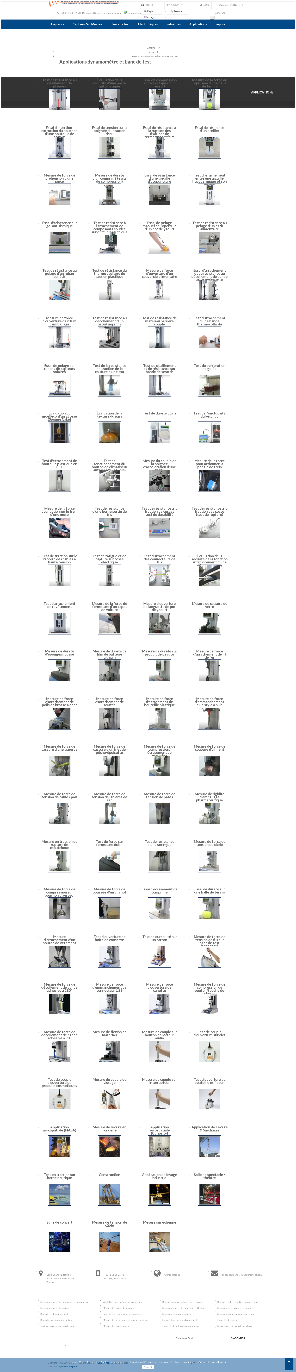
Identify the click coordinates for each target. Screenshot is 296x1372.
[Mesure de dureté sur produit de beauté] (159, 681)
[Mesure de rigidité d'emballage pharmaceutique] (209, 823)
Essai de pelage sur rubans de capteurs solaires (59, 368)
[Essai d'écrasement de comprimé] (159, 919)
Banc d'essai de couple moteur (56, 1319)
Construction (109, 1174)
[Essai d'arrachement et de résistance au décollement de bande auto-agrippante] (209, 300)
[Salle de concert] (59, 1252)
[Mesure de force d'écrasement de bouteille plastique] (159, 728)
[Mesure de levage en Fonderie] (109, 1157)
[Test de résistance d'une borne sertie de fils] (109, 538)
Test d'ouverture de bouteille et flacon (210, 1081)
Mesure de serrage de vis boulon (234, 1307)
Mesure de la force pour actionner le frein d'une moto (59, 511)
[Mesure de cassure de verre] (209, 633)
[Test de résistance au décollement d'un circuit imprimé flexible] (109, 348)
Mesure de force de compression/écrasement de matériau (159, 751)
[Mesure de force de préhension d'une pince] (59, 205)
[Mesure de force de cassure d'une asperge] (59, 776)
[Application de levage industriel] (159, 1204)
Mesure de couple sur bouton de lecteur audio (159, 1035)
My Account (176, 11)
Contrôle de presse (227, 1319)
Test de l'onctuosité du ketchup (209, 414)
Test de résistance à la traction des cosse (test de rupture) (209, 511)
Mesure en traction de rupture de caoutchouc (59, 844)
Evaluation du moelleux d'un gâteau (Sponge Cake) (59, 416)
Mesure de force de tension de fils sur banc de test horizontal (209, 941)
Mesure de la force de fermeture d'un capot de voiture (109, 606)
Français (151, 17)
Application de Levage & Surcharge (210, 1128)
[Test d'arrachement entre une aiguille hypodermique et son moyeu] (209, 205)
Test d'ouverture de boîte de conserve (110, 938)
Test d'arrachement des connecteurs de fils (159, 559)
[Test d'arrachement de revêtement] (59, 633)
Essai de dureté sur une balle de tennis (209, 890)
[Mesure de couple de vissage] (109, 1109)
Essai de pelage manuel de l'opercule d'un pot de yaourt (159, 226)
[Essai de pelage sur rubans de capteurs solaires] (59, 395)
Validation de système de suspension (123, 1301)
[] (212, 18)
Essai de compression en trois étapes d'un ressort (159, 83)
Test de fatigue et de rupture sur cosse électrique (109, 559)
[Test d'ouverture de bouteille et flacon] (209, 1109)
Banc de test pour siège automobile (122, 1313)
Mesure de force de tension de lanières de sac (109, 797)
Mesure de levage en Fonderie (109, 1128)
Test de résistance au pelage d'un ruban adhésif (59, 273)
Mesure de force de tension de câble (209, 843)
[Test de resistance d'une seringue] (159, 871)
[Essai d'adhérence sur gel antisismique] (59, 252)
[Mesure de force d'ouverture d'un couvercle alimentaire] (159, 300)
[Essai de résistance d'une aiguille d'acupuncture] (159, 205)
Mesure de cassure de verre (209, 605)
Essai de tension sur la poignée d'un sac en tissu (109, 130)
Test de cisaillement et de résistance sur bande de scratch (159, 368)
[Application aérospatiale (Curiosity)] (159, 1157)
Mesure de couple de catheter (178, 1313)
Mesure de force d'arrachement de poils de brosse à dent (59, 701)
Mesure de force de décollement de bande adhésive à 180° (59, 987)
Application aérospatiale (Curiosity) (159, 1130)
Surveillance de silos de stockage (234, 1325)
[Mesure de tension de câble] (109, 1252)
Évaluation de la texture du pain (109, 414)
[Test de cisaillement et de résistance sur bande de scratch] (159, 395)
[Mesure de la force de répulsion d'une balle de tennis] (209, 110)
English (150, 11)
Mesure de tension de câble (109, 1223)
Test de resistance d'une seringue (159, 843)
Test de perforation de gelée (209, 367)
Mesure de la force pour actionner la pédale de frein (209, 463)
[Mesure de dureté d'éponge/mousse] (59, 681)
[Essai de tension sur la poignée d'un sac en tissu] (109, 157)
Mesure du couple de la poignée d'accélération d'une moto (159, 465)
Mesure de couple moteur (116, 1325)
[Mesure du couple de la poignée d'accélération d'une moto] (159, 490)
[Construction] (109, 1204)
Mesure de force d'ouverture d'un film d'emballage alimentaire (59, 322)
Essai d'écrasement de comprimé (159, 890)
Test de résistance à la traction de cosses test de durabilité (159, 511)
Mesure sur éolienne (159, 1222)
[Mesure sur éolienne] (159, 1252)
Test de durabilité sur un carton (159, 938)
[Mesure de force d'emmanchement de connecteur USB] (109, 1014)
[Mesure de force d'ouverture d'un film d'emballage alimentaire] (59, 348)
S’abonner (238, 1338)
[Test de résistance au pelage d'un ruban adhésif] (59, 300)
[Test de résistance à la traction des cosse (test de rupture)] (209, 538)
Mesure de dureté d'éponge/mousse (59, 652)
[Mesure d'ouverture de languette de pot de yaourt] (159, 633)
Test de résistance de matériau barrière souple (159, 321)
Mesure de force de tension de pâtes (159, 795)
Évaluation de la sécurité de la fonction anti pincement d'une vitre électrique (209, 560)
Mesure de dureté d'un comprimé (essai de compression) (109, 178)
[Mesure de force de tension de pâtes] (159, 823)
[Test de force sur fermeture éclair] (109, 871)
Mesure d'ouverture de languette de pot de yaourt (159, 606)
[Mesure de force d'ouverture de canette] (159, 1014)
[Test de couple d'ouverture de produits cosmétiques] (59, 1109)
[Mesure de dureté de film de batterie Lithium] (109, 681)
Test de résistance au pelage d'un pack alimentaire (209, 226)
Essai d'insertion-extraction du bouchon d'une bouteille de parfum (59, 132)
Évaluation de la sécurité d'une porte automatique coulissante (109, 84)
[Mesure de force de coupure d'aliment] (209, 776)
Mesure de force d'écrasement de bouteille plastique (159, 701)
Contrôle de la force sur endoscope (181, 1325)
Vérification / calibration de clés (57, 1325)
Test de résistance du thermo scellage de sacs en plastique (109, 273)
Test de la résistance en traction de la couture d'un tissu (109, 368)
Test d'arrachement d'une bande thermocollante (209, 321)
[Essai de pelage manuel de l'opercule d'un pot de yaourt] (159, 252)
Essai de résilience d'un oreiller (209, 129)
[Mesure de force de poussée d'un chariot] (109, 919)
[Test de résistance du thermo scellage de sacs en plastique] (109, 300)
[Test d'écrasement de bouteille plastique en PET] (59, 490)
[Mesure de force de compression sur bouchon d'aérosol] (59, 919)
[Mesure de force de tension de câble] (209, 871)
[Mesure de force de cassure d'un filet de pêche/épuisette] (109, 776)
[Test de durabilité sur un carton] (159, 966)
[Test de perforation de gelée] (209, 395)
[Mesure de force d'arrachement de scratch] (109, 728)
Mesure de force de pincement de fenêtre (125, 1319)
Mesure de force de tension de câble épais (59, 795)
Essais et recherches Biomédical (179, 1319)
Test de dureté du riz (159, 413)
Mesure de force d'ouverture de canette (159, 987)
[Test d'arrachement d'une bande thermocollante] (209, 348)
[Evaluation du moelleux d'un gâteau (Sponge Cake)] (59, 443)
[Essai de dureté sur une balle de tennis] (209, 919)
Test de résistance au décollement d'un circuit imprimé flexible (109, 322)
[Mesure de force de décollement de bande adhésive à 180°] (59, 1014)
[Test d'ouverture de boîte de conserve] (109, 966)
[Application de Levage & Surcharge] (209, 1157)
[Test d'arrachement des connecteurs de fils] (159, 585)
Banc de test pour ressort (54, 1313)
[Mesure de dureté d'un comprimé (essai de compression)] (109, 205)
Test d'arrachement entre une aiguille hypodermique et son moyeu (209, 179)
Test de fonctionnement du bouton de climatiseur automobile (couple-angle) (109, 466)
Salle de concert (59, 1222)
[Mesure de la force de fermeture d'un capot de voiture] (109, 633)
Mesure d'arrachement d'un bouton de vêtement (59, 939)
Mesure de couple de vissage (109, 1081)
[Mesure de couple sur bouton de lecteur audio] (159, 1061)
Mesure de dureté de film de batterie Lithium (109, 654)
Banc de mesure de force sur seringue (182, 1301)
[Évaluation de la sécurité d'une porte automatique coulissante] (109, 110)
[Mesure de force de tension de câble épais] (59, 823)
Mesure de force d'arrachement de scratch (109, 701)
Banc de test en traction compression (237, 1301)
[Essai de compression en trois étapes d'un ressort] (159, 110)
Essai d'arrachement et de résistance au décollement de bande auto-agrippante (209, 275)
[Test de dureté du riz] (159, 443)
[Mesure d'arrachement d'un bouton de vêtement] (59, 966)
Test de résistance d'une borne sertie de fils (109, 511)
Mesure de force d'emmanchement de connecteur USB (109, 987)
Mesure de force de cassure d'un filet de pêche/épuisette (109, 749)
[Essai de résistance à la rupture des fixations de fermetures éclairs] (159, 157)
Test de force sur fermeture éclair (109, 843)
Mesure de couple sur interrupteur (159, 1081)
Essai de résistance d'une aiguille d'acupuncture (159, 178)
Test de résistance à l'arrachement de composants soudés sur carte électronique (109, 227)
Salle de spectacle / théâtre (209, 1176)
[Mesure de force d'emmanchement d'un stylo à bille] (209, 728)
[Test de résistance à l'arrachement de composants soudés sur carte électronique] (109, 252)
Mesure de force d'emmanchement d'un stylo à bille (209, 701)
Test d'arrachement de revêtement (59, 605)
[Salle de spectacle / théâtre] (209, 1204)
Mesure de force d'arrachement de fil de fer (209, 654)
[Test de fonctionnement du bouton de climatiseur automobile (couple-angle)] (109, 490)
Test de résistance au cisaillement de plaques (59, 83)
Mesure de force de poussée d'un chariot (109, 890)
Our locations (172, 1274)
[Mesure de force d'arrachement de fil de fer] (209, 681)
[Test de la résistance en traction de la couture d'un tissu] (109, 395)
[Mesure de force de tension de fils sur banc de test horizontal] (209, 966)
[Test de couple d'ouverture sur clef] (209, 1061)
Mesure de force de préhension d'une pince (59, 178)
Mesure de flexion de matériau (109, 1033)
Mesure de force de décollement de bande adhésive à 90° (59, 1035)
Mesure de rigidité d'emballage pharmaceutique (209, 797)
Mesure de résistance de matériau (235, 1313)
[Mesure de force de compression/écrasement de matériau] (159, 776)
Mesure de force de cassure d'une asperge (59, 747)
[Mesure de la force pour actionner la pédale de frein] (209, 490)
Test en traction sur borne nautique (59, 1176)
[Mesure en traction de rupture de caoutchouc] (59, 871)
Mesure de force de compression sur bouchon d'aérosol (59, 892)
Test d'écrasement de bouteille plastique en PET (59, 463)
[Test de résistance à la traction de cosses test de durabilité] (159, 538)
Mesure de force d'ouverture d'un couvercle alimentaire (159, 273)
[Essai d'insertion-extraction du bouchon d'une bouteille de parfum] (59, 157)
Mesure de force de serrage (55, 1307)
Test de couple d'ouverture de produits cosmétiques (59, 1082)
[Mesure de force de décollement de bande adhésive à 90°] (59, 1061)
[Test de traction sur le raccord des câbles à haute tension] (59, 585)
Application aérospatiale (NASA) (59, 1128)
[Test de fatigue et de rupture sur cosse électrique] (109, 585)
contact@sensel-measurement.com (103, 13)
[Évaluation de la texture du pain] (109, 443)
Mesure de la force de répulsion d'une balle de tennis (209, 83)
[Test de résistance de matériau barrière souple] (159, 348)
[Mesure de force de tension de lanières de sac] (109, 823)
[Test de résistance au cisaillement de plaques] (59, 110)
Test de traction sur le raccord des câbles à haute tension (59, 559)
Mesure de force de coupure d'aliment (209, 747)
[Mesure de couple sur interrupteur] (159, 1109)
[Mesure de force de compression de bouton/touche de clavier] (209, 1014)
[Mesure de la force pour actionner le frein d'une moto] (59, 538)
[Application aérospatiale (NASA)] (59, 1157)
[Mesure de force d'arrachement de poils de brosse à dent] (59, 728)
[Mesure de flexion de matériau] (109, 1061)
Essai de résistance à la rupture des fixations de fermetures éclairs (159, 132)
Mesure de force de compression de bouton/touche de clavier (209, 989)
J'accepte (148, 1367)
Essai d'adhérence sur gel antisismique (59, 224)
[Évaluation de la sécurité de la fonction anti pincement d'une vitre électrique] (209, 585)
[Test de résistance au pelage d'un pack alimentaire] (209, 252)
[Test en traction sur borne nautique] (59, 1204)
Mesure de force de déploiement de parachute (65, 1301)
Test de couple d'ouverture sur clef (210, 1033)
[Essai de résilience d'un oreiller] (209, 157)
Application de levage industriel (159, 1176)
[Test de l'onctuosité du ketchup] (209, 443)
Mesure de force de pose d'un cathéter (183, 1307)
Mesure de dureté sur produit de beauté (159, 652)
